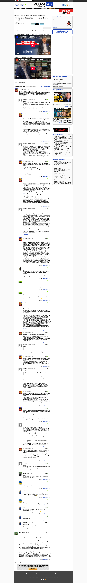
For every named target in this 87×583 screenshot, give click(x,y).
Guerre (23, 82)
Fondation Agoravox (47, 575)
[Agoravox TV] (20, 1)
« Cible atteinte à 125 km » (58, 79)
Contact (29, 577)
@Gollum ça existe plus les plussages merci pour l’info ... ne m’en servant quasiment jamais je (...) (62, 183)
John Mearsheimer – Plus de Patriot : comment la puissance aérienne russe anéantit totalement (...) (62, 105)
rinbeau (20, 532)
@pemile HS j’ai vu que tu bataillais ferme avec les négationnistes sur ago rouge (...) (62, 175)
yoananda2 (25, 99)
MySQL (56, 573)
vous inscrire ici (41, 566)
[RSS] (67, 5)
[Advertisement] (35, 12)
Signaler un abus (45, 111)
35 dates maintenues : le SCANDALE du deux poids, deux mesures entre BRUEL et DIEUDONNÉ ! (63, 143)
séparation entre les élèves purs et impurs (33, 324)
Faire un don (52, 8)
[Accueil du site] (43, 6)
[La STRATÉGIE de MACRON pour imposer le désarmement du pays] (62, 117)
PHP (53, 573)
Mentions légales (35, 577)
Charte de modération (55, 577)
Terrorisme (20, 82)
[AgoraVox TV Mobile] (69, 5)
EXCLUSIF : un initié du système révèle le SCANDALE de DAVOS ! (62, 149)
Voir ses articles (55, 27)
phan (17, 22)
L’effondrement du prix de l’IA (60, 154)
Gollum (24, 280)
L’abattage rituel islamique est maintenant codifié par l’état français (35, 325)
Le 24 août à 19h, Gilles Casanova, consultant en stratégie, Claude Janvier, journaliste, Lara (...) (62, 121)
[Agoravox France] (17, 1)
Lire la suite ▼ (25, 139)
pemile (24, 490)
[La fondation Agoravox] (66, 14)
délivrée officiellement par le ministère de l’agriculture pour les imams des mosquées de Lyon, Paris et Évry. (36, 327)
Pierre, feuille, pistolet (27, 528)
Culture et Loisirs (35, 8)
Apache (47, 573)
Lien (49, 111)
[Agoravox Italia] (18, 1)
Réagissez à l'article (46, 86)
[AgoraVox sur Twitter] (65, 5)
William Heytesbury (30, 196)
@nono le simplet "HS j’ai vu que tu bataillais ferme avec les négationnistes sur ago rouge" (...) (62, 170)
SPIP (45, 573)
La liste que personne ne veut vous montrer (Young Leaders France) (63, 141)
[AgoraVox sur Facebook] (63, 5)
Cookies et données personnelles (44, 577)
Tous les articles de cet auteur (58, 86)
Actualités (20, 8)
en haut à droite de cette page (42, 565)
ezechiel (20, 89)
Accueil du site (17, 15)
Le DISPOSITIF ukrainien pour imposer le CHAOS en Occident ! (62, 153)
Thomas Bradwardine (27, 195)
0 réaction (67, 106)
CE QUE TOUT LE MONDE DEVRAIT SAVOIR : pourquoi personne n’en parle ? (63, 137)
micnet (24, 267)
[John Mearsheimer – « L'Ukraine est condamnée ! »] (62, 102)
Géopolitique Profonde (67, 122)
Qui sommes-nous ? (44, 8)
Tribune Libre (26, 8)
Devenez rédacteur (19, 4)
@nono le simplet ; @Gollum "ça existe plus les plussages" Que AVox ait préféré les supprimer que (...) (62, 178)
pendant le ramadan (30, 323)
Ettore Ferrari (38, 339)
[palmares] (60, 132)
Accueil (16, 8)
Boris (24, 473)
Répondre (40, 111)
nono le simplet (25, 481)
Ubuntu (50, 573)
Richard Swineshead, (39, 196)
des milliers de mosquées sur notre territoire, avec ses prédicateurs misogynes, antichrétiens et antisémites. (35, 318)
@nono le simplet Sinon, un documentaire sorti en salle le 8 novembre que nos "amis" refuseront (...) (62, 163)
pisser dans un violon (57, 166)
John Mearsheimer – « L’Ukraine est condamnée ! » (62, 78)
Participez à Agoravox (19, 5)
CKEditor (59, 573)
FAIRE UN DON (33, 568)
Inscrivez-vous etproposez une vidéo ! (62, 32)
